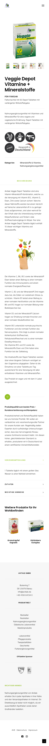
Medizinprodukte (25, 628)
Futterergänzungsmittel (24, 649)
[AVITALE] (7, 6)
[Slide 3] (24, 65)
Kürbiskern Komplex (36, 541)
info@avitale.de (24, 592)
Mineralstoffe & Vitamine (30, 163)
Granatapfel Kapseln (13, 541)
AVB (13, 730)
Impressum (32, 730)
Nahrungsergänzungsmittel (31, 166)
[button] (43, 5)
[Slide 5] (41, 65)
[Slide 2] (16, 65)
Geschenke (24, 645)
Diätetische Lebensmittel (24, 624)
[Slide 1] (8, 65)
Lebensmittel (24, 636)
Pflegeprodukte (24, 639)
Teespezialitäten (24, 642)
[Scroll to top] (44, 741)
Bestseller (24, 615)
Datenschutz (22, 730)
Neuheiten (24, 618)
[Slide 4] (33, 65)
